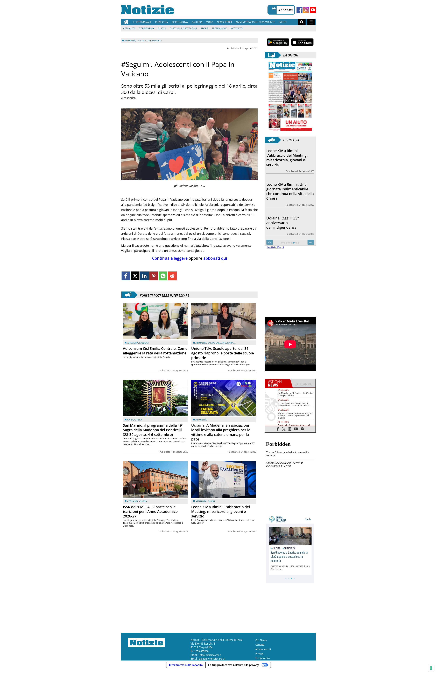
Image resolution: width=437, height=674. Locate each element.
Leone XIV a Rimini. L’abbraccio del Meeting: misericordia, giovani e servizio (220, 511)
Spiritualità (179, 22)
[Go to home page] (126, 22)
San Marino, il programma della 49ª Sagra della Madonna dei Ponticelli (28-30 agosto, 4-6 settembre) (153, 430)
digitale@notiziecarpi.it (212, 658)
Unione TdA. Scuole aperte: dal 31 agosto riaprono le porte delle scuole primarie (222, 353)
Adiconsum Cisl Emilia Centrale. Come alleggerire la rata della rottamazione (155, 350)
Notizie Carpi (275, 247)
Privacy (259, 653)
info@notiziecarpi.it (210, 655)
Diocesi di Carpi (234, 639)
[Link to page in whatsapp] (163, 275)
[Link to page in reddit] (172, 275)
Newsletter (224, 22)
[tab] (277, 383)
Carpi (230, 342)
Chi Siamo (261, 640)
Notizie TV (236, 28)
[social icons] (278, 429)
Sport (204, 28)
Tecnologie (219, 28)
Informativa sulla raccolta (186, 665)
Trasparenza (262, 658)
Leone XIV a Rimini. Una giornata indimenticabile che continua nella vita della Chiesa (290, 157)
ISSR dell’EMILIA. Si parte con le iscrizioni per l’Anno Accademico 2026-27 (150, 511)
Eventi (283, 22)
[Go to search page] (302, 22)
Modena (144, 342)
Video (209, 22)
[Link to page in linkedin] (144, 275)
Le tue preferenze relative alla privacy (233, 665)
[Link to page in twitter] (135, 275)
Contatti (259, 644)
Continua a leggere (170, 258)
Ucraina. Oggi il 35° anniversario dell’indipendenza (282, 191)
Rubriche (161, 22)
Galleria (197, 22)
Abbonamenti (263, 649)
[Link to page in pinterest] (153, 275)
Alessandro (128, 98)
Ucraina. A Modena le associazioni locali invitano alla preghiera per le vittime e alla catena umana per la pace (220, 432)
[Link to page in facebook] (126, 275)
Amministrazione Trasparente (255, 22)
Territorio (146, 28)
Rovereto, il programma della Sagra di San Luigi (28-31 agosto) (289, 221)
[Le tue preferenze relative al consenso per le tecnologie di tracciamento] (431, 668)
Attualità (129, 28)
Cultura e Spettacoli (183, 28)
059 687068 (202, 651)
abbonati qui (215, 258)
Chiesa (162, 28)
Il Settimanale (142, 22)
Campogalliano (217, 342)
